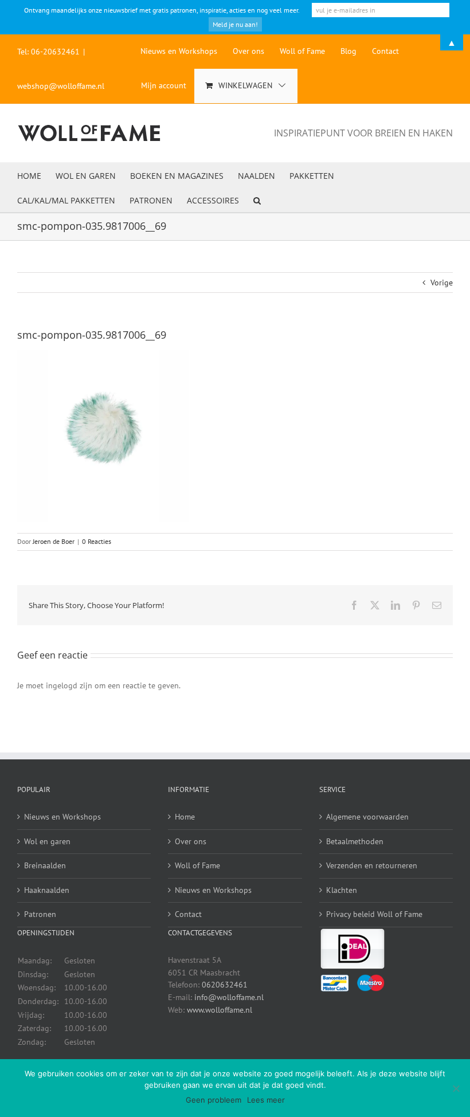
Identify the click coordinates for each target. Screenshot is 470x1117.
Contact (188, 914)
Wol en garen (47, 841)
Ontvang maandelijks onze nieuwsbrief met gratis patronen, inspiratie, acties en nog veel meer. (162, 10)
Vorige (441, 282)
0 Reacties (96, 541)
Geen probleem (213, 1099)
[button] (257, 199)
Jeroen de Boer (54, 541)
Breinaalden (45, 865)
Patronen (40, 914)
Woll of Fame (197, 865)
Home (185, 817)
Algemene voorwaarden (367, 817)
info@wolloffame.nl (229, 997)
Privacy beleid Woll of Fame (374, 914)
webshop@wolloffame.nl (60, 86)
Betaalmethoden (354, 841)
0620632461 (225, 984)
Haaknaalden (46, 890)
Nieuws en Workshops (62, 817)
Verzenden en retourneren (371, 865)
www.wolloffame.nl (219, 1010)
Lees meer (266, 1099)
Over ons (190, 841)
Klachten (341, 890)
